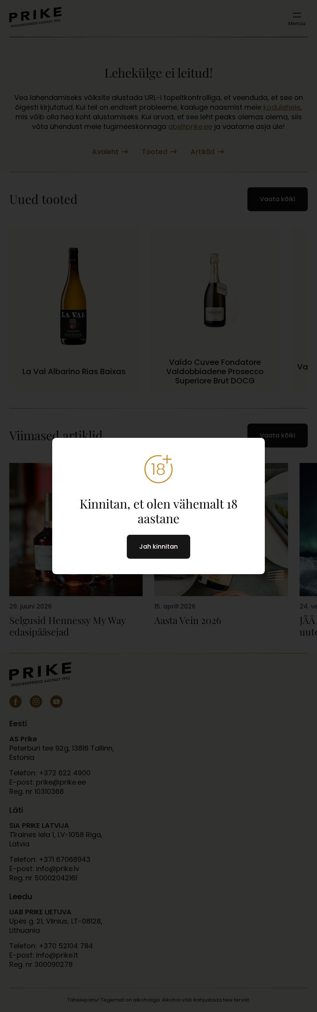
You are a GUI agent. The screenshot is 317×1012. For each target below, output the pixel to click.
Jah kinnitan (158, 546)
